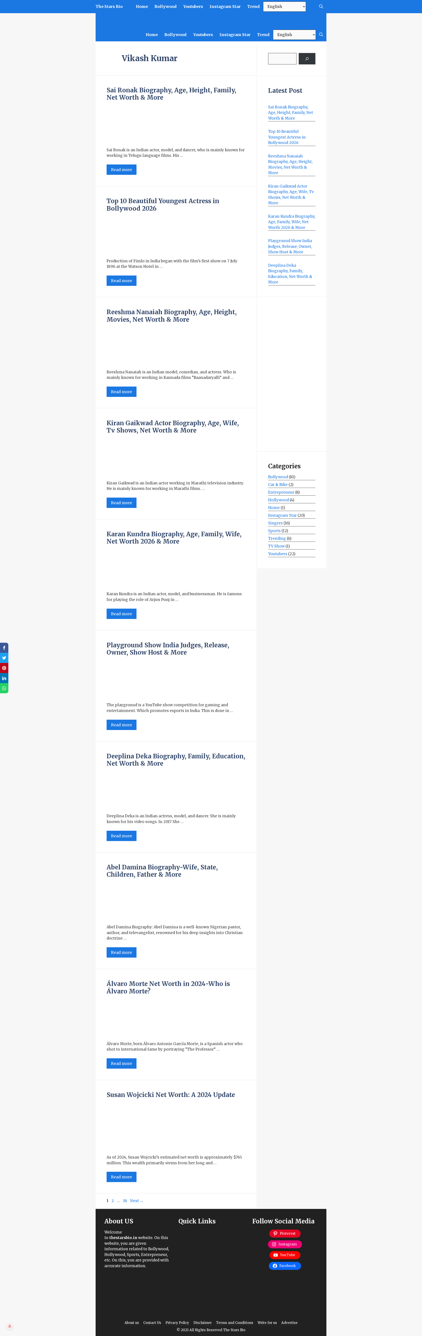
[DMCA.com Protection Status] (137, 1306)
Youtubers (193, 6)
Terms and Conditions (234, 1323)
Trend (253, 6)
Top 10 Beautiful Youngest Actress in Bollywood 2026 (163, 204)
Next (137, 1200)
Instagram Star (225, 6)
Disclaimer (202, 1323)
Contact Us (152, 1323)
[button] (321, 6)
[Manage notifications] (9, 1326)
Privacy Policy (177, 1323)
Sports (274, 530)
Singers (275, 523)
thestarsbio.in (123, 1237)
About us (132, 1323)
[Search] (307, 58)
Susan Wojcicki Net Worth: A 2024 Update (171, 1095)
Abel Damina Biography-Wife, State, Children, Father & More (162, 871)
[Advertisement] (291, 374)
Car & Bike (278, 484)
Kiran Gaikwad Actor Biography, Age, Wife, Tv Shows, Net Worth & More (173, 426)
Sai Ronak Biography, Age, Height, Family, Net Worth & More (171, 94)
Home (142, 6)
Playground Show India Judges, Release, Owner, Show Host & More (168, 649)
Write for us (267, 1323)
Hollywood (278, 500)
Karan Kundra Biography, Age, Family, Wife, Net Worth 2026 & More (174, 538)
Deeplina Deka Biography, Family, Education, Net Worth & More (176, 760)
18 (125, 1200)
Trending (277, 538)
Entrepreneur (281, 492)
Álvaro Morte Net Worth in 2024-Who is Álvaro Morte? (168, 987)
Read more (121, 169)
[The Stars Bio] (293, 20)
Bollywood (166, 6)
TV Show (276, 546)
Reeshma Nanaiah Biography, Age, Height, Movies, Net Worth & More (172, 315)
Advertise (289, 1323)
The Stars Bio (109, 6)
